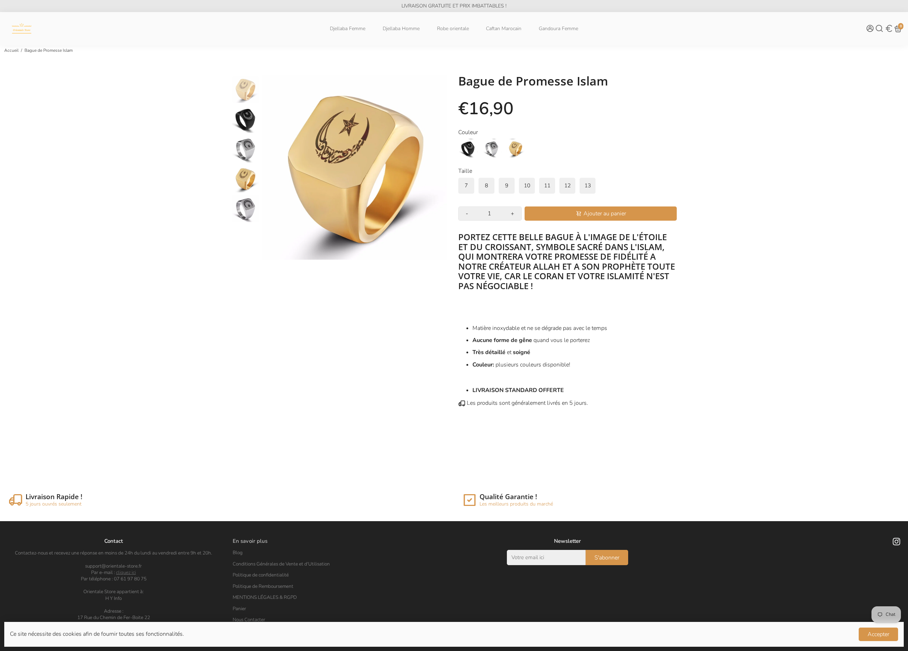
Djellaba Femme (347, 28)
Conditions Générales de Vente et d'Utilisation (281, 564)
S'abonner (606, 558)
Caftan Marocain (503, 28)
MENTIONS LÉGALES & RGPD (265, 597)
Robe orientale (453, 28)
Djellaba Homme (401, 28)
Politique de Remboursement (263, 586)
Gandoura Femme (558, 28)
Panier (239, 609)
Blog (238, 553)
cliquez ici (126, 572)
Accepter (878, 634)
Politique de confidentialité (261, 575)
